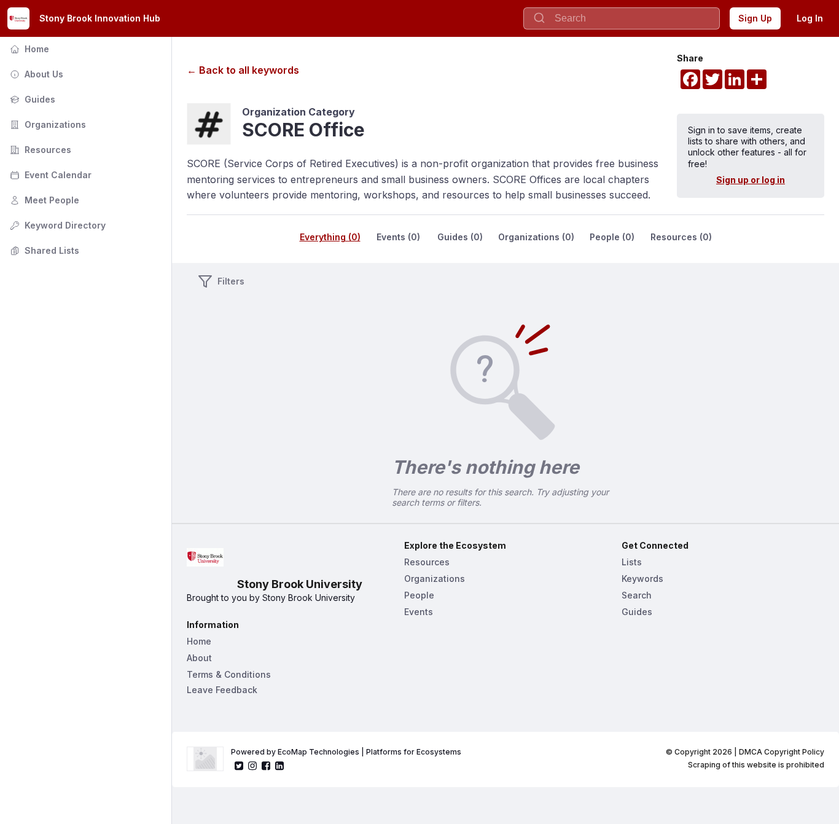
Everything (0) (330, 237)
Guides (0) (460, 237)
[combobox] (621, 18)
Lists (632, 562)
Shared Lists (43, 250)
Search (637, 595)
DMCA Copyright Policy (781, 751)
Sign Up (755, 18)
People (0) (612, 237)
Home (28, 49)
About (199, 658)
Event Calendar (49, 175)
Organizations (46, 124)
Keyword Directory (56, 225)
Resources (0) (681, 237)
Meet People (43, 200)
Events (418, 611)
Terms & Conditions (229, 674)
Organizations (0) (536, 237)
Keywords (642, 578)
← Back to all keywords (243, 70)
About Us (35, 74)
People (419, 595)
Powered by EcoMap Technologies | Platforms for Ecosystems (346, 751)
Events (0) (398, 237)
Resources (39, 149)
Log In (810, 18)
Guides (31, 99)
